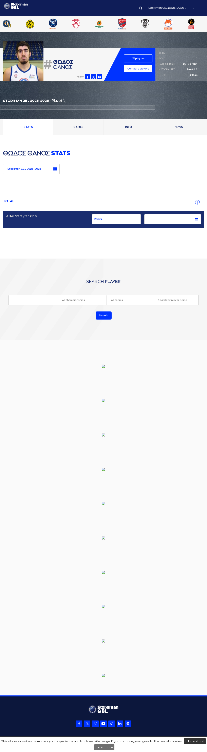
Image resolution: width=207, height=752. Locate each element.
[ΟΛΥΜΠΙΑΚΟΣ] (135, 24)
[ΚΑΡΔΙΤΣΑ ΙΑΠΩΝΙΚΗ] (43, 24)
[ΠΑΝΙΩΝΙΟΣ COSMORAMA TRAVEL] (181, 24)
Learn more (104, 747)
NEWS (179, 127)
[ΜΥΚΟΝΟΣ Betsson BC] (112, 24)
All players (138, 58)
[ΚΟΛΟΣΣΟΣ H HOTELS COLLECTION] (66, 24)
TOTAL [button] (8, 201)
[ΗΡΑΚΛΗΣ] (20, 24)
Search (103, 315)
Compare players (138, 68)
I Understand (195, 741)
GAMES (78, 127)
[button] (194, 8)
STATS (28, 127)
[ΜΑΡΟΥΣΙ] (89, 24)
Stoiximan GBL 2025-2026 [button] (166, 7)
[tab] (103, 201)
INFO (128, 127)
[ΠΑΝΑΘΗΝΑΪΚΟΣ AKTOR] (158, 24)
